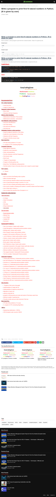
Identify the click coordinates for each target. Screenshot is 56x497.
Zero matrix (6, 208)
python (12, 424)
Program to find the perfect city (10, 162)
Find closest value (7, 156)
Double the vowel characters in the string (13, 134)
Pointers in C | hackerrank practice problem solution (15, 264)
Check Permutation (7, 200)
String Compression (8, 206)
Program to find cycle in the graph (12, 285)
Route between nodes (8, 213)
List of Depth (6, 217)
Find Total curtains (7, 124)
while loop (6, 5)
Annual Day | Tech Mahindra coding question (13, 164)
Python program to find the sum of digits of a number (46, 359)
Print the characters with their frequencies (13, 154)
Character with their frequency (10, 136)
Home (2, 5)
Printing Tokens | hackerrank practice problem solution (16, 276)
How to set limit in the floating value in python (14, 176)
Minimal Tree (6, 215)
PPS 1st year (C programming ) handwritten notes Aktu (19, 482)
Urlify (4, 202)
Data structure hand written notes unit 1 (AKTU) (17, 381)
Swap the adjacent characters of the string (13, 132)
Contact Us (52, 495)
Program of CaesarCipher (9, 160)
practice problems (14, 339)
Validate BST (6, 219)
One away (5, 204)
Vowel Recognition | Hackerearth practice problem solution (17, 228)
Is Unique (5, 198)
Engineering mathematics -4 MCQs (11, 310)
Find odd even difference (9, 126)
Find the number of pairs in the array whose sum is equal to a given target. (21, 166)
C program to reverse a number (27, 358)
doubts (40, 422)
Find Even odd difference (9, 122)
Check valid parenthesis (9, 152)
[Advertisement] (28, 26)
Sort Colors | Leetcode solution (14, 445)
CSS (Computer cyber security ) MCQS (12, 312)
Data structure (11, 422)
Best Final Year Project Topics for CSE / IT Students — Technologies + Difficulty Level (25, 439)
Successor (6, 221)
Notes (20, 422)
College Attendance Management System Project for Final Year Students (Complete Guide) (26, 387)
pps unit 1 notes (10, 487)
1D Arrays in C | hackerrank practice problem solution (16, 272)
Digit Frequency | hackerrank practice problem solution (16, 278)
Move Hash (6, 111)
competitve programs (33, 422)
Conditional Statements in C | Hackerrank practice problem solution (19, 266)
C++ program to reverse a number (9, 358)
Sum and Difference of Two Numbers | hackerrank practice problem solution (21, 260)
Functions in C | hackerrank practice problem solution (16, 262)
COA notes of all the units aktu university (16, 375)
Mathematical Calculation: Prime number (12, 117)
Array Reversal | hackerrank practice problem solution (16, 274)
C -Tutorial (5, 171)
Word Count (6, 158)
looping (9, 339)
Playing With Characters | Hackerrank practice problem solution (19, 258)
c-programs (25, 422)
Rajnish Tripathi (5, 14)
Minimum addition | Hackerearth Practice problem (15, 250)
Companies (4, 422)
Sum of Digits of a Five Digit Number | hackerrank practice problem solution (21, 270)
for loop (5, 339)
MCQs (16, 422)
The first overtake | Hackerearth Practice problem (15, 254)
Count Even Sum (7, 105)
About (48, 495)
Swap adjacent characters (9, 148)
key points (45, 422)
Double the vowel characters (10, 150)
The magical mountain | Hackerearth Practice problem (16, 252)
